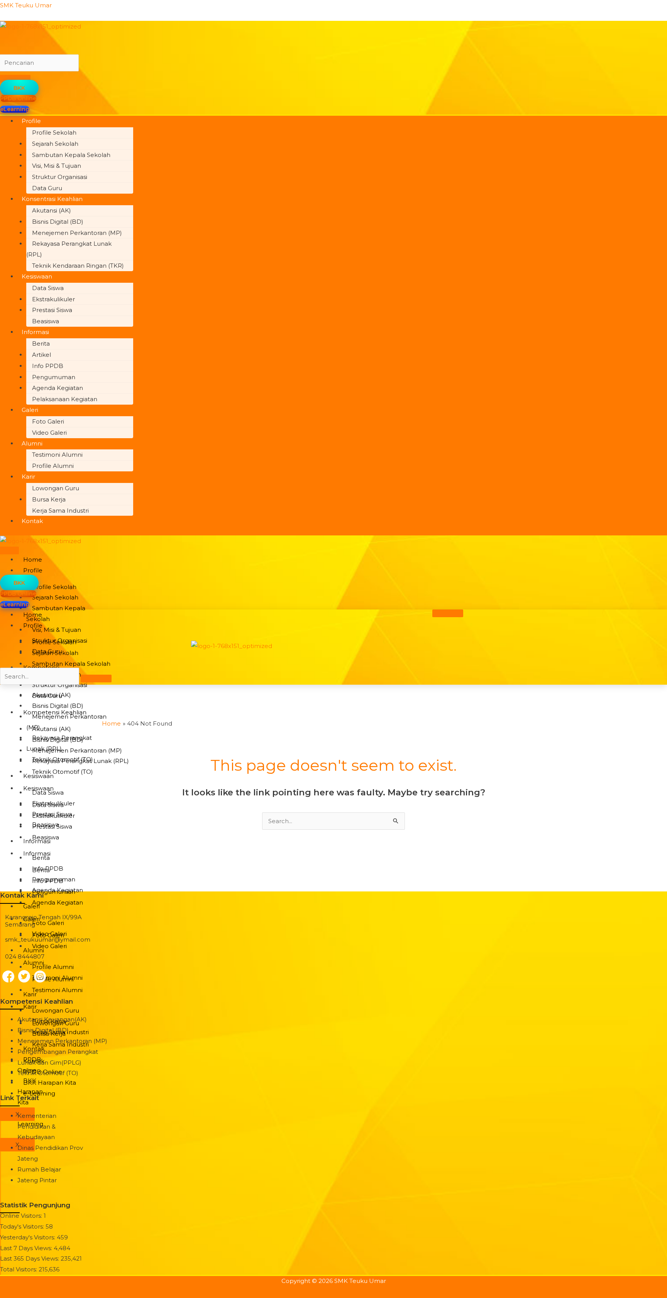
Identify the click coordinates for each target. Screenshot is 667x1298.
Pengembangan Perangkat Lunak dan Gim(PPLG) (57, 1057)
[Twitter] (24, 976)
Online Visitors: (22, 1215)
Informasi (35, 332)
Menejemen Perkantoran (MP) (77, 232)
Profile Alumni (53, 465)
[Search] (96, 678)
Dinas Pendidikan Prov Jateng (50, 1153)
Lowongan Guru (55, 488)
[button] (240, 121)
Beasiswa (45, 321)
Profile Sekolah (54, 132)
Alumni (32, 443)
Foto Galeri (48, 421)
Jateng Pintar (37, 1180)
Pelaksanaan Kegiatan (64, 399)
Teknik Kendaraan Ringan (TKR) (78, 265)
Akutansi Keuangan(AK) (52, 1019)
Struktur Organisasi (59, 177)
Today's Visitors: (23, 1226)
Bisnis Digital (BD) (57, 221)
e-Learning (39, 1093)
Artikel (41, 354)
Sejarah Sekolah (55, 143)
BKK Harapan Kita (49, 1082)
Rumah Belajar (39, 1169)
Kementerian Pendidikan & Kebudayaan (36, 1126)
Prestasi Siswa (52, 310)
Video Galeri (49, 432)
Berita (41, 343)
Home (32, 559)
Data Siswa (48, 288)
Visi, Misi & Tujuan (56, 165)
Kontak (32, 521)
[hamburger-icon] (447, 613)
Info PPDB (47, 366)
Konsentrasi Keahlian (52, 199)
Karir (28, 476)
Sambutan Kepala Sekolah (71, 155)
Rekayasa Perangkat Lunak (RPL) (69, 249)
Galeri (30, 410)
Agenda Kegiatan (57, 388)
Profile (31, 121)
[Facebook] (8, 976)
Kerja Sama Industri (60, 510)
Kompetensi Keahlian (54, 712)
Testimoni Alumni (57, 454)
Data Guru (47, 188)
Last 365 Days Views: (30, 1258)
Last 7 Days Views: (27, 1248)
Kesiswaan (37, 276)
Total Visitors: (19, 1269)
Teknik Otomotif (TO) (62, 771)
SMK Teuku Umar (26, 5)
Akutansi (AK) (51, 210)
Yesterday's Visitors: (28, 1237)
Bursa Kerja (49, 499)
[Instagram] (40, 976)
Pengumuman (53, 377)
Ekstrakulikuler (53, 299)
